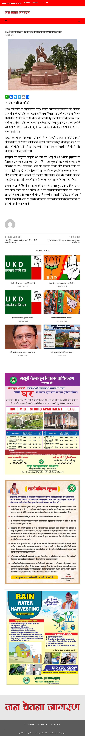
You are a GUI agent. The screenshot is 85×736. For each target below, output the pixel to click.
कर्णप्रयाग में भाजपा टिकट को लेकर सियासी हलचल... (23, 352)
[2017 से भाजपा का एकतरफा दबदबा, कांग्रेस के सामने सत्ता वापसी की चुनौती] (62, 267)
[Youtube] (47, 3)
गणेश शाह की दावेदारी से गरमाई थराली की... (62, 318)
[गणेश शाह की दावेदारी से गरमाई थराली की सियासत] (62, 302)
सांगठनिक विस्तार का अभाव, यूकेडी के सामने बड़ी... (23, 283)
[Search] (79, 21)
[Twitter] (44, 3)
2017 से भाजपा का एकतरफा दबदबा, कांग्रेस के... (61, 283)
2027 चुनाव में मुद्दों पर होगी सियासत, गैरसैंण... (61, 352)
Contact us (27, 2)
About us (35, 2)
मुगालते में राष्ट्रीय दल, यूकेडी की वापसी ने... (23, 318)
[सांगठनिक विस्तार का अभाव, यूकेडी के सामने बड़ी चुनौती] (23, 267)
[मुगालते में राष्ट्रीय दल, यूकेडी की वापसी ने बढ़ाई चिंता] (23, 302)
